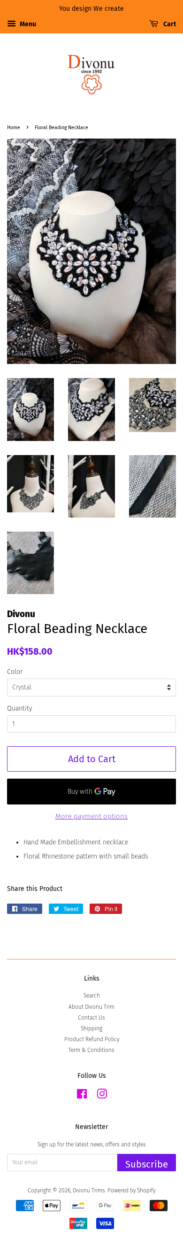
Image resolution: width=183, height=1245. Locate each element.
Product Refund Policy (91, 1039)
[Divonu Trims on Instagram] (102, 1096)
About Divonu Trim (91, 1007)
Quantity (19, 708)
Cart (169, 24)
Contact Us (91, 1017)
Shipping (91, 1028)
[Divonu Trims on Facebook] (81, 1096)
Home (13, 127)
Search (92, 995)
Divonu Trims (89, 1190)
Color (15, 672)
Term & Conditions (91, 1050)
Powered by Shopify (131, 1190)
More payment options (91, 816)
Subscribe (146, 1164)
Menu (27, 24)
